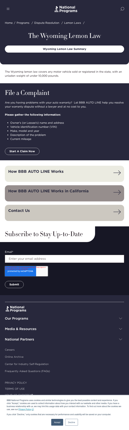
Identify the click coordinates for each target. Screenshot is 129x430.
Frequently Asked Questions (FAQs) (27, 371)
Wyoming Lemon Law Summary (64, 49)
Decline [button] (71, 422)
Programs (23, 22)
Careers (9, 349)
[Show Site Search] (122, 9)
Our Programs (16, 318)
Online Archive (14, 356)
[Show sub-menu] (120, 318)
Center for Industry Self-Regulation (27, 364)
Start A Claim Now (22, 151)
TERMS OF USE (15, 388)
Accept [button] (57, 422)
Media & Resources (20, 329)
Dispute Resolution (46, 22)
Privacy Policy (24, 409)
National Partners (19, 339)
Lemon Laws (72, 22)
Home (9, 22)
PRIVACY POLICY (16, 382)
